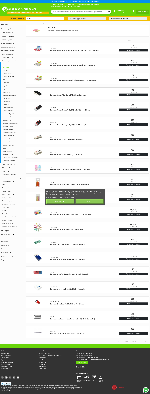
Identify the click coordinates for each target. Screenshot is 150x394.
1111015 (52, 317)
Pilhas (3, 185)
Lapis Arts (6, 82)
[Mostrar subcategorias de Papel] (8, 171)
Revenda (41, 360)
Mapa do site (42, 364)
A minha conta (43, 368)
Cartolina (4, 211)
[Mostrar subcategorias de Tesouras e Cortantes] (18, 204)
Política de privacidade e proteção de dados (51, 355)
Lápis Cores (6, 92)
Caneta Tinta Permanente (10, 157)
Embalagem (4, 249)
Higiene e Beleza (6, 256)
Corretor (5, 70)
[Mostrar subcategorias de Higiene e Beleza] (12, 256)
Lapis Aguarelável (8, 107)
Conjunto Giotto (6, 191)
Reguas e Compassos (8, 220)
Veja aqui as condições (93, 1)
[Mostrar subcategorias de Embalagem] (10, 249)
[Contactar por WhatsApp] (146, 390)
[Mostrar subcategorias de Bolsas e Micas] (13, 181)
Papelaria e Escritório (7, 50)
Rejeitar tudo (60, 201)
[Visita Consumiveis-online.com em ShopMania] (6, 383)
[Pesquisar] (108, 12)
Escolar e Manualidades (9, 188)
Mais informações (51, 197)
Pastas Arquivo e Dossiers (9, 178)
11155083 (53, 332)
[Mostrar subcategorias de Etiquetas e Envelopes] (18, 168)
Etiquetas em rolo (6, 43)
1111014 (52, 93)
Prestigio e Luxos (7, 198)
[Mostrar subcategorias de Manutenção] (10, 252)
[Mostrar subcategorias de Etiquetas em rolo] (13, 43)
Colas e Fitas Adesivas (8, 164)
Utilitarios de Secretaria (9, 174)
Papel (3, 171)
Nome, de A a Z (144, 40)
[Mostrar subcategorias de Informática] (9, 241)
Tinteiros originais (6, 40)
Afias (4, 64)
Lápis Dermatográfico (9, 95)
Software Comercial (7, 47)
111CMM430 (54, 287)
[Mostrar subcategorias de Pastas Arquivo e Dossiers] (20, 178)
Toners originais (6, 32)
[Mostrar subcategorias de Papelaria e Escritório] (15, 51)
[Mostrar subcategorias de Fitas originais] (11, 230)
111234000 (53, 227)
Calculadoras (5, 57)
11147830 (53, 242)
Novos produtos (5, 353)
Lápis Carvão (6, 86)
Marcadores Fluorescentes (10, 123)
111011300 (53, 63)
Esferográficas (7, 73)
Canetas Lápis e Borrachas (10, 61)
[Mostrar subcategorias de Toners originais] (12, 32)
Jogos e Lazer (6, 194)
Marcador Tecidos (8, 145)
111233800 (53, 212)
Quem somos (42, 357)
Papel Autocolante (7, 223)
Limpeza (3, 260)
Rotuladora (5, 214)
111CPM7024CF (54, 302)
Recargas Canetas (8, 154)
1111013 (52, 272)
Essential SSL (80, 367)
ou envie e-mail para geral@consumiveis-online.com (85, 4)
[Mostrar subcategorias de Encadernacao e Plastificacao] (22, 217)
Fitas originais (5, 230)
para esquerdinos (8, 151)
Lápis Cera (6, 89)
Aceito (89, 201)
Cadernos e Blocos (7, 54)
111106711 (53, 48)
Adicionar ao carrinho (134, 50)
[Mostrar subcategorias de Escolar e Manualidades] (18, 188)
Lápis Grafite (6, 98)
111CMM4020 (54, 257)
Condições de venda (44, 353)
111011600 (53, 78)
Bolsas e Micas (6, 181)
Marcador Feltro (7, 117)
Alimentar (4, 245)
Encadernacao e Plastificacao (10, 217)
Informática (4, 241)
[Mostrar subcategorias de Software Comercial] (14, 47)
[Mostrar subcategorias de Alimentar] (8, 245)
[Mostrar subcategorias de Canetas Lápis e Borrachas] (20, 61)
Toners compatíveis (7, 29)
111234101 (53, 123)
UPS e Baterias (5, 238)
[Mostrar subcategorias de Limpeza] (8, 260)
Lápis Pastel (6, 101)
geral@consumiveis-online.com (100, 359)
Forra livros (5, 207)
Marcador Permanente (9, 132)
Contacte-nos (42, 362)
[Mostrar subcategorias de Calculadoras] (12, 57)
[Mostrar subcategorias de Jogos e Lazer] (13, 194)
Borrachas (6, 67)
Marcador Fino (7, 120)
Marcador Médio (8, 129)
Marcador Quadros (8, 139)
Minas (4, 148)
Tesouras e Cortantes (8, 204)
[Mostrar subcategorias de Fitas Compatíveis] (13, 234)
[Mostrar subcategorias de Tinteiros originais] (13, 40)
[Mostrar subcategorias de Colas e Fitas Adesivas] (18, 164)
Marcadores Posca (8, 136)
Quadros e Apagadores (9, 201)
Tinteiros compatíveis (7, 36)
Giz (4, 79)
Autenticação (42, 366)
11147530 (53, 152)
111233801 (53, 182)
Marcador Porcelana (9, 160)
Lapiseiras (6, 104)
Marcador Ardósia (8, 111)
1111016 (52, 167)
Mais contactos (82, 362)
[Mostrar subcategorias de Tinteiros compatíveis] (15, 36)
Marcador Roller (7, 142)
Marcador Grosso (8, 126)
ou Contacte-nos (75, 6)
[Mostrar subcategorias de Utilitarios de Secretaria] (19, 174)
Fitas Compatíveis (6, 234)
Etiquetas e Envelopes (8, 168)
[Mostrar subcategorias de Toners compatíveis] (14, 29)
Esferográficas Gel (8, 76)
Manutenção (5, 252)
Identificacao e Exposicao (9, 226)
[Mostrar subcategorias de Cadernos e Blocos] (16, 54)
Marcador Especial (8, 114)
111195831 (53, 108)
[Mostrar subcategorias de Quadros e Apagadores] (18, 201)
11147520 (53, 137)
